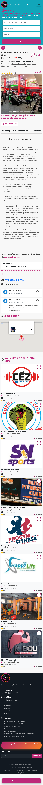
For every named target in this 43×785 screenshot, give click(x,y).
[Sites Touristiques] (24, 4)
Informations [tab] (11, 134)
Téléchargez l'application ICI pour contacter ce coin (18, 127)
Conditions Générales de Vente (20, 775)
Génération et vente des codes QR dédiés (19, 744)
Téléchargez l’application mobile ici (20, 16)
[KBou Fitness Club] (40, 48)
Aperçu (8, 141)
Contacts (7, 716)
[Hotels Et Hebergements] (15, 4)
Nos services (6, 728)
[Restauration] (11, 4)
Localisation (37, 141)
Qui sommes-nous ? (11, 711)
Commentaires (21, 141)
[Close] (32, 334)
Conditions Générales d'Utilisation (20, 778)
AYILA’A (8, 10)
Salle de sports (15, 268)
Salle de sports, (27, 62)
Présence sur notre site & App (14, 732)
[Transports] (32, 4)
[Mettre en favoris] (33, 55)
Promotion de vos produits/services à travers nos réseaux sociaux (21, 740)
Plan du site (8, 724)
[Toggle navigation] (39, 5)
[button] (21, 347)
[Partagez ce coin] (38, 55)
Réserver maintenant (21, 781)
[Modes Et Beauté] (28, 4)
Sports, (19, 62)
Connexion (8, 719)
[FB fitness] (3, 48)
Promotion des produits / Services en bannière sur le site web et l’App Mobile (22, 735)
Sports (7, 268)
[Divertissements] (19, 4)
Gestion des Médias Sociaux (14, 747)
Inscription (8, 722)
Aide (5, 713)
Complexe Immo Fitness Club (24, 340)
